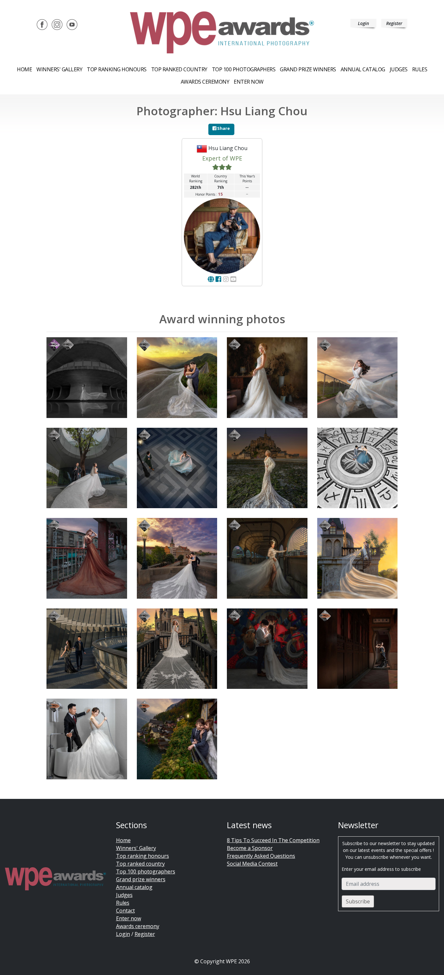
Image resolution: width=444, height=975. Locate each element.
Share (223, 128)
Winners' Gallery (59, 69)
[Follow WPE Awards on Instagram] (57, 24)
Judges (399, 69)
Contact (125, 910)
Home (24, 69)
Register (394, 23)
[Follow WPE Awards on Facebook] (42, 24)
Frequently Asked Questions (261, 855)
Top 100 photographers (145, 871)
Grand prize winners (308, 69)
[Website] (211, 279)
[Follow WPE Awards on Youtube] (72, 24)
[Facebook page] (218, 279)
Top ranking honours (117, 69)
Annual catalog (363, 69)
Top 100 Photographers (244, 69)
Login (363, 23)
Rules (419, 69)
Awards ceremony (205, 81)
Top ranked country (179, 69)
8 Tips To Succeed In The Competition (273, 840)
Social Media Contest (252, 863)
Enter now (249, 81)
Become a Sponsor (250, 848)
